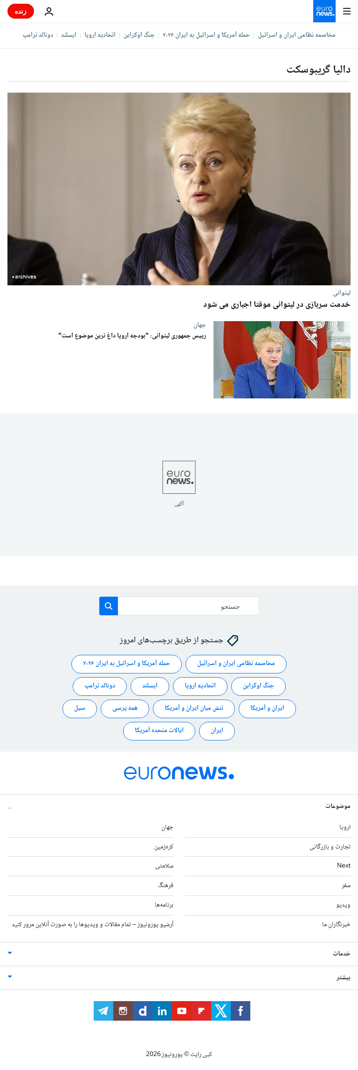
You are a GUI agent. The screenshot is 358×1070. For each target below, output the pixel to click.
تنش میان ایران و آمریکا (194, 708)
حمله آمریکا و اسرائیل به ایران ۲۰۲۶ (206, 35)
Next (344, 866)
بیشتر (344, 977)
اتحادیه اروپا (100, 35)
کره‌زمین (163, 847)
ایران (217, 730)
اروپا (345, 827)
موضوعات (338, 806)
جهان (199, 325)
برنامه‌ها (164, 905)
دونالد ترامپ (37, 35)
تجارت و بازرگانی (330, 847)
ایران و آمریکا (267, 708)
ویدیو (343, 905)
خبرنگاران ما (336, 924)
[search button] (108, 606)
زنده (21, 11)
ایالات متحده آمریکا (159, 730)
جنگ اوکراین (139, 35)
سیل (79, 708)
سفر (346, 885)
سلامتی (164, 866)
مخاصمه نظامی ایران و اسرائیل (297, 35)
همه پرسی (125, 708)
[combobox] (179, 606)
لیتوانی (342, 292)
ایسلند (68, 35)
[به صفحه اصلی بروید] (324, 11)
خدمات (342, 954)
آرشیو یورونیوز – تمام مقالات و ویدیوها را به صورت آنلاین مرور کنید (92, 924)
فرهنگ (165, 885)
